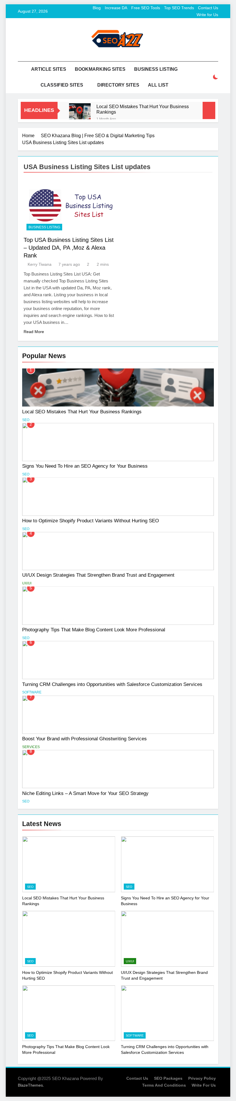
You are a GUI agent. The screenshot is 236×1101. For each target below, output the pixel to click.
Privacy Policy (202, 1078)
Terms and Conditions (164, 1085)
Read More (34, 331)
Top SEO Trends (179, 7)
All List (158, 85)
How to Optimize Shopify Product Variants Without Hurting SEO (90, 520)
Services (31, 747)
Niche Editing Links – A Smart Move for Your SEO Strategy (85, 793)
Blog (97, 7)
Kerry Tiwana (40, 264)
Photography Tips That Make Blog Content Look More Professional (93, 629)
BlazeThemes (30, 1085)
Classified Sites (62, 85)
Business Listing (156, 69)
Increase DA (116, 7)
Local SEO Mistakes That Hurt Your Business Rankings (142, 109)
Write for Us (207, 14)
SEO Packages (168, 1078)
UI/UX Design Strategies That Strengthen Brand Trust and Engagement (98, 575)
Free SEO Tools (145, 7)
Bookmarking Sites (100, 69)
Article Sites (48, 69)
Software (31, 692)
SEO (25, 420)
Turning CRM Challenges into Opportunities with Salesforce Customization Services (112, 684)
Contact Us (208, 7)
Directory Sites (118, 85)
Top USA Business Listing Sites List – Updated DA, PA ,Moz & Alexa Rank (69, 248)
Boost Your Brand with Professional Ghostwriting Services (84, 738)
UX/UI (26, 583)
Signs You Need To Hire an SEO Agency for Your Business (85, 466)
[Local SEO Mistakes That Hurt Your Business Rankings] (80, 114)
